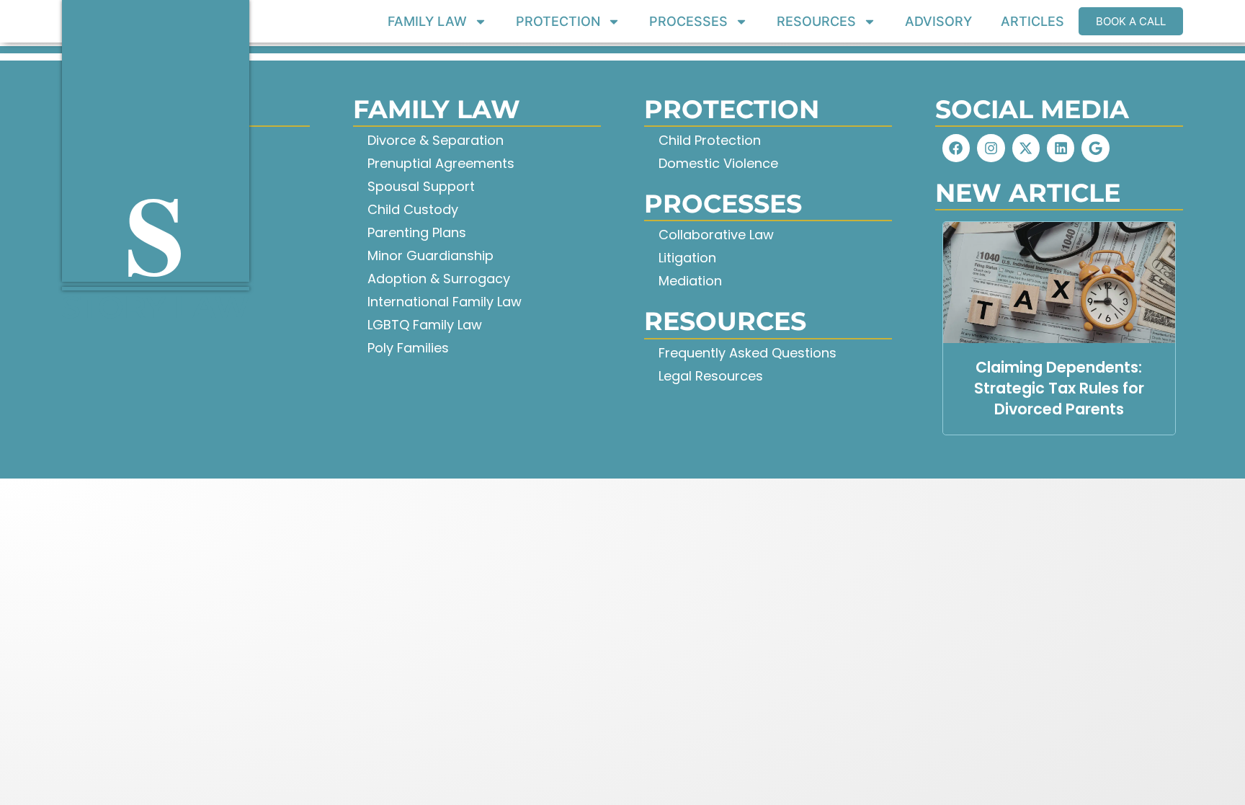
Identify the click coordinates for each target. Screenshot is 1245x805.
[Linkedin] (1060, 147)
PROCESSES (688, 21)
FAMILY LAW (427, 21)
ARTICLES (1032, 21)
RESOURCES (816, 21)
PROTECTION (558, 21)
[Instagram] (990, 147)
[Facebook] (956, 147)
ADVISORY (938, 21)
